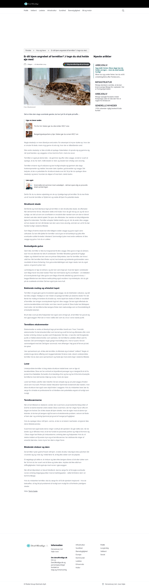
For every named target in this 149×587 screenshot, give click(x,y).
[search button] (123, 11)
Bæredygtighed (74, 10)
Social (102, 555)
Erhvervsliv (80, 564)
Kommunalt (80, 558)
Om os (53, 560)
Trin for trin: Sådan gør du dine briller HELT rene (51, 126)
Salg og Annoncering (59, 570)
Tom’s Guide (33, 491)
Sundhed (62, 10)
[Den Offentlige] (74, 4)
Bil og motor (87, 10)
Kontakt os (55, 567)
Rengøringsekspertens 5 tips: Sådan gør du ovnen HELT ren (56, 134)
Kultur (78, 568)
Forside (28, 50)
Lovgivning (104, 548)
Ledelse (42, 10)
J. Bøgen (29, 64)
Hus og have (41, 50)
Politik (26, 10)
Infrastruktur (52, 10)
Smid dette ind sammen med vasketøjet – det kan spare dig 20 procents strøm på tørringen (61, 186)
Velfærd (34, 10)
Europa (78, 555)
